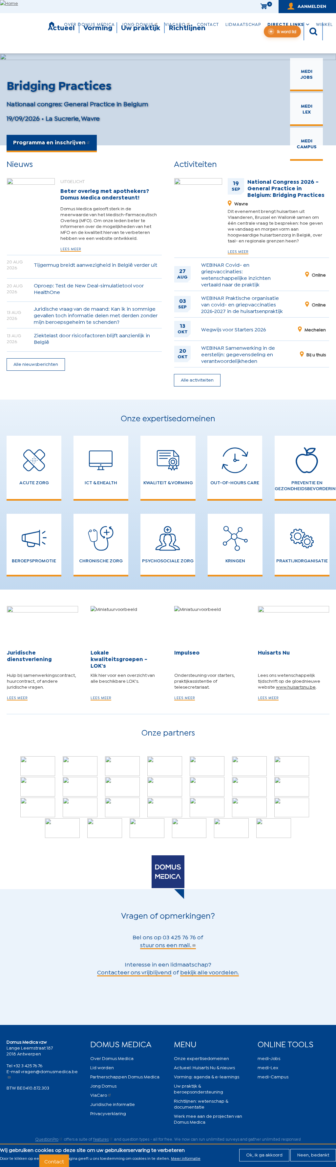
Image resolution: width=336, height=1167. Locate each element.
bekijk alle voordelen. (209, 971)
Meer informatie (185, 1158)
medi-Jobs (269, 1058)
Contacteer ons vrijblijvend (134, 971)
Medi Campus (307, 143)
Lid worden (102, 1067)
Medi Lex (306, 108)
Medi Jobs (307, 73)
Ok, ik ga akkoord (264, 1154)
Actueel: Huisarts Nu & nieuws (204, 1067)
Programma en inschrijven (49, 141)
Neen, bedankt (313, 1154)
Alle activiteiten (197, 379)
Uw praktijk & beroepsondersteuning (198, 1088)
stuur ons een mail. (165, 944)
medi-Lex (268, 1067)
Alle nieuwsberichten (35, 363)
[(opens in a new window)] (80, 766)
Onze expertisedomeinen (201, 1058)
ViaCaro (98, 1094)
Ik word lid (286, 31)
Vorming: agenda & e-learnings (206, 1076)
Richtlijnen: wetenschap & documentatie (201, 1103)
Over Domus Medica (112, 1058)
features (101, 1138)
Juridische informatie (112, 1104)
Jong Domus (103, 1085)
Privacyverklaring (108, 1113)
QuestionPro (46, 1138)
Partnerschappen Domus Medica (124, 1076)
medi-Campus (273, 1076)
